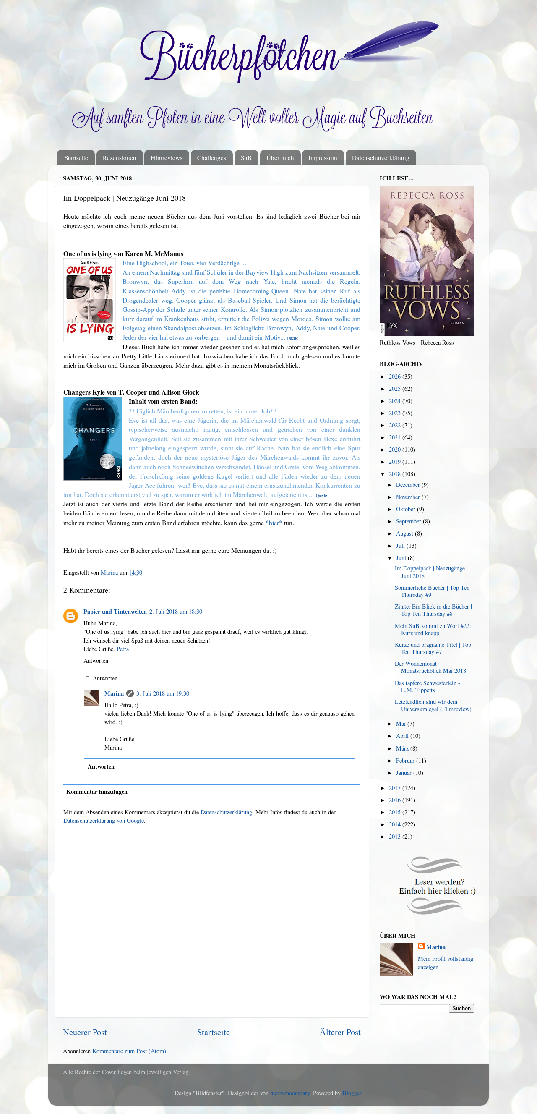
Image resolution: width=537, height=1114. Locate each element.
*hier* (274, 522)
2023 (395, 413)
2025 (395, 388)
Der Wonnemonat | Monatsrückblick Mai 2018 (430, 667)
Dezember (409, 485)
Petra (123, 649)
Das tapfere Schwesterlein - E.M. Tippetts (427, 686)
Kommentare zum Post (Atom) (129, 1051)
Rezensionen (119, 157)
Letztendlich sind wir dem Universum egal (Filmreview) (433, 705)
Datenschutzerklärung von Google (103, 820)
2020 (395, 449)
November (409, 497)
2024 (395, 401)
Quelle (321, 495)
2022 (395, 425)
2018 (395, 474)
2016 (395, 800)
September (409, 521)
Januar (404, 773)
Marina (114, 693)
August (405, 533)
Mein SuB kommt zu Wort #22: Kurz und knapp (433, 629)
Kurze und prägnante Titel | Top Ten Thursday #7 (433, 648)
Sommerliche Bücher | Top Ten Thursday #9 (432, 591)
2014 (395, 824)
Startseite (76, 157)
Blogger (351, 1093)
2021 (395, 437)
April (403, 736)
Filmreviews (166, 157)
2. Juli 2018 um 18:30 (175, 611)
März (403, 748)
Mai (401, 723)
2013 (395, 836)
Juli (401, 545)
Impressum (322, 157)
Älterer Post (340, 1032)
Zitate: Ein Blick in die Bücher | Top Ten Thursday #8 (433, 609)
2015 (395, 812)
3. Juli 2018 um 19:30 (162, 693)
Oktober (406, 509)
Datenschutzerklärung (380, 157)
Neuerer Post (85, 1032)
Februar (406, 760)
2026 (395, 376)
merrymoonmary (290, 1093)
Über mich (280, 157)
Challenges (211, 157)
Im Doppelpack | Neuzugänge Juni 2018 (430, 571)
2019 (395, 461)
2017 (395, 788)
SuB (246, 157)
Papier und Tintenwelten (115, 611)
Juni (402, 558)
